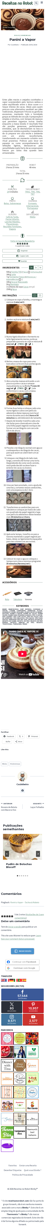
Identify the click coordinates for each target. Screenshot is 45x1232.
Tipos (31, 272)
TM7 (32, 194)
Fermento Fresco (17, 276)
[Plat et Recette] (32, 1105)
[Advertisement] (22, 72)
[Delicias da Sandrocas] (32, 1052)
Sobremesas (26, 35)
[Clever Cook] (7, 1052)
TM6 (38, 191)
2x (36, 267)
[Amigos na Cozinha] (7, 1038)
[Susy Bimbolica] (20, 1119)
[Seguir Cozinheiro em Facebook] (22, 790)
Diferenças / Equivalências (21, 278)
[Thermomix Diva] (20, 1132)
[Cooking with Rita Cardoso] (20, 1052)
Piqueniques (12, 224)
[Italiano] (16, 980)
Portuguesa (32, 208)
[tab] (17, 875)
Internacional (32, 206)
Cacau (26, 286)
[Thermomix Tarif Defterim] (32, 1132)
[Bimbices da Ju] (32, 1038)
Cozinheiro (15, 45)
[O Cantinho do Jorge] (7, 1092)
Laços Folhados (37, 805)
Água (14, 289)
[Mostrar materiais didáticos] (34, 295)
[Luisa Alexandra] (20, 1079)
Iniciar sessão (25, 951)
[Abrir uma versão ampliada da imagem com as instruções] (24, 310)
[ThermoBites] (7, 1132)
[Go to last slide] (7, 854)
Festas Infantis (12, 219)
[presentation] (22, 847)
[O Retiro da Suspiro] (32, 1092)
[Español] (24, 980)
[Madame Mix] (32, 1079)
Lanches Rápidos (12, 221)
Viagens (12, 229)
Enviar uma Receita (27, 1165)
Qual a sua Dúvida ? (32, 1170)
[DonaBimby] (20, 1065)
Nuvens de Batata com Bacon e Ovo (9, 806)
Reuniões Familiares (12, 226)
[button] (18, 243)
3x (40, 267)
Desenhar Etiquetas (13, 1170)
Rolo (7, 599)
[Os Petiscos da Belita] (7, 1105)
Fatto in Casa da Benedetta (22, 241)
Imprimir (24, 250)
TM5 (33, 191)
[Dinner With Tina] (7, 1065)
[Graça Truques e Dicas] (32, 1065)
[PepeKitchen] (20, 1105)
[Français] (7, 980)
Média (32, 217)
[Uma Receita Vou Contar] (7, 1146)
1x (31, 267)
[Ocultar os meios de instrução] (39, 295)
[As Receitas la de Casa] (20, 1038)
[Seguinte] (38, 854)
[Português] (20, 980)
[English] (3, 980)
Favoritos (12, 1165)
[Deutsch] (12, 980)
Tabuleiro (17, 599)
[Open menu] (41, 2)
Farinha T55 (16, 272)
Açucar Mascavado (19, 282)
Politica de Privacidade (22, 1174)
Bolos (17, 35)
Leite (13, 274)
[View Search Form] (36, 3)
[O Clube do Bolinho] (20, 1092)
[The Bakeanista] (32, 1119)
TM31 (27, 191)
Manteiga (14, 284)
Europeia (32, 203)
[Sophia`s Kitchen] (7, 1119)
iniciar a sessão (14, 926)
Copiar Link (24, 256)
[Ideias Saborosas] (7, 1079)
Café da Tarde (12, 217)
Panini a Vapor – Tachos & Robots (24, 902)
